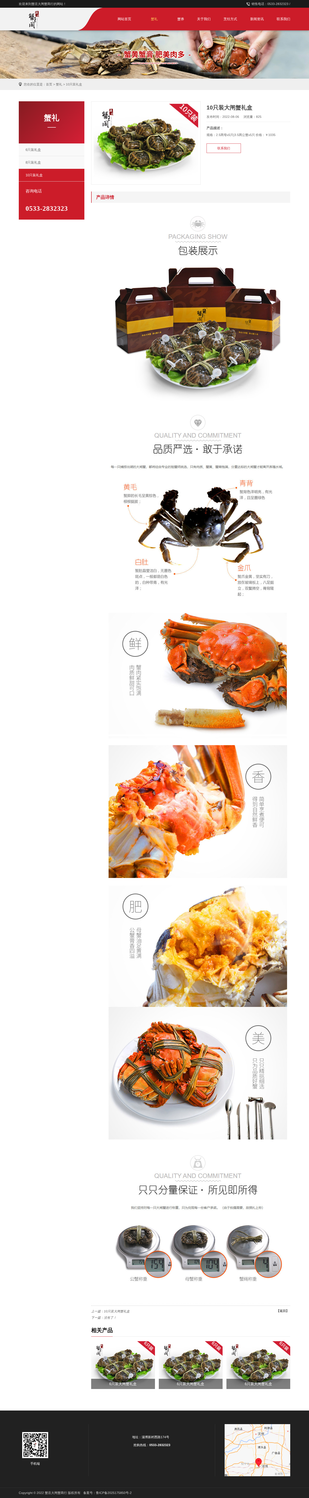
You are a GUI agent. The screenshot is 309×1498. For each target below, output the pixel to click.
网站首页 (124, 19)
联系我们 (283, 19)
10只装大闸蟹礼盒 (117, 1311)
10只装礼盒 (74, 84)
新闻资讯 (257, 19)
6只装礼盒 (33, 150)
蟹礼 (154, 19)
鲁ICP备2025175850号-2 (114, 1493)
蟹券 (180, 19)
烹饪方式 (230, 19)
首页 (49, 84)
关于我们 (204, 19)
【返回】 (282, 1311)
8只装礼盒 (33, 162)
